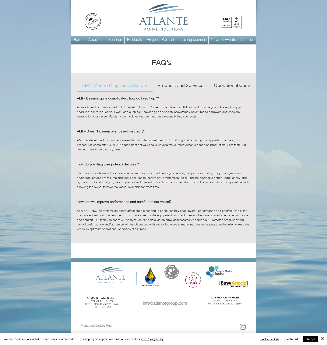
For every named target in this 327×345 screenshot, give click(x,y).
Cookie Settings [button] (269, 339)
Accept (311, 339)
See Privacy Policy (152, 339)
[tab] (115, 85)
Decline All (291, 339)
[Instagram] (243, 327)
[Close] (322, 339)
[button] (96, 40)
